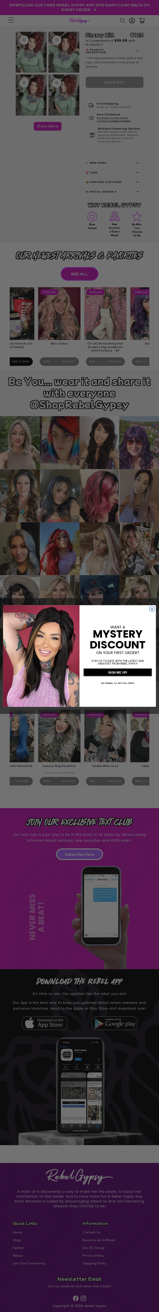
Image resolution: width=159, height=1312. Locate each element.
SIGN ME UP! (117, 672)
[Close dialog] (152, 609)
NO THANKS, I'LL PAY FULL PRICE (117, 683)
